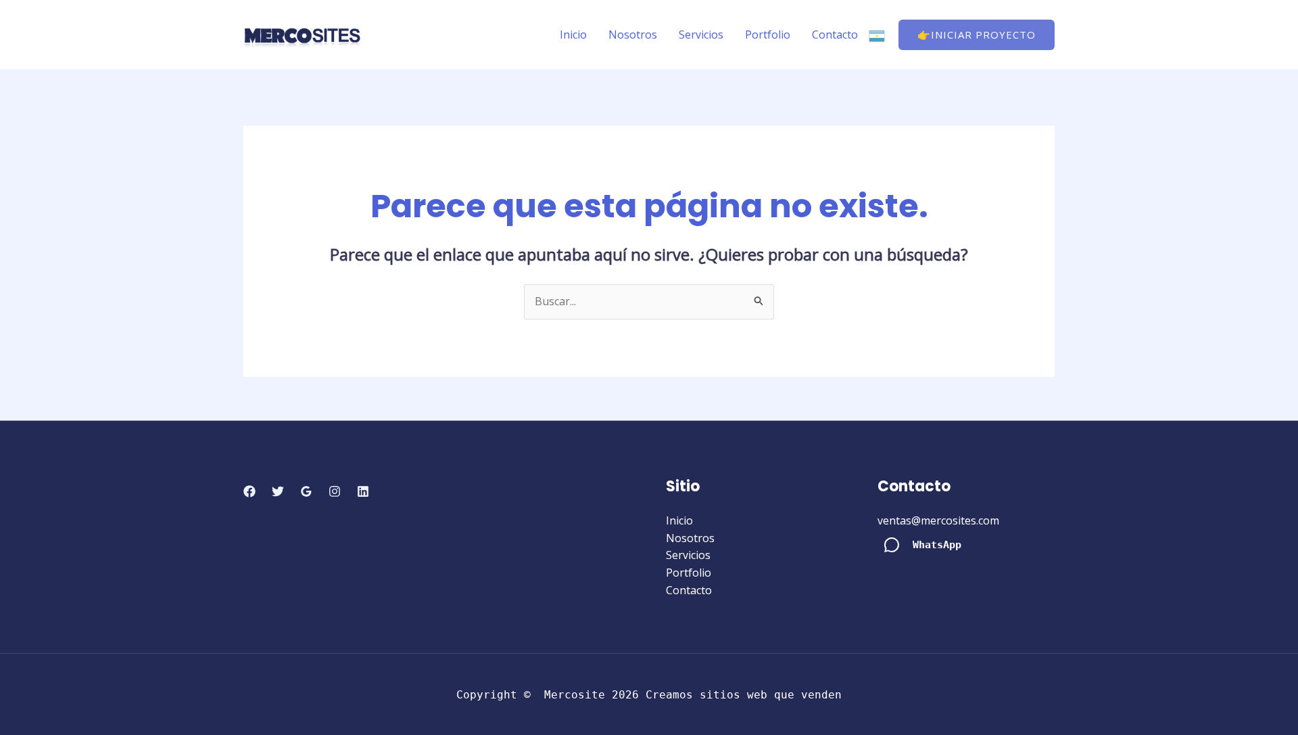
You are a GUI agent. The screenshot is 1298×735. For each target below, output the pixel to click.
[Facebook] (249, 491)
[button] (976, 35)
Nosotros (632, 34)
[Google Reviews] (306, 491)
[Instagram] (335, 491)
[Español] (877, 34)
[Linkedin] (363, 491)
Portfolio (767, 34)
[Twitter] (278, 491)
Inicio (573, 34)
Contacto (835, 34)
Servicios (701, 34)
